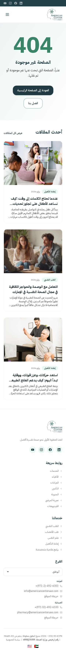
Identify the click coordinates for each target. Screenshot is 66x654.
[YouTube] (5, 3)
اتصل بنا (33, 103)
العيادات (54, 483)
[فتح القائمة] (7, 14)
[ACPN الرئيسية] (54, 428)
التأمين (55, 488)
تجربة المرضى (52, 500)
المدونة (55, 494)
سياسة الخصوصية (13, 639)
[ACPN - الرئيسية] (54, 14)
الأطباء (55, 477)
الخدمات (54, 471)
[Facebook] (15, 3)
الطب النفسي (52, 526)
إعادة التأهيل (52, 544)
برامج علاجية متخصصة (47, 549)
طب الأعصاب (52, 532)
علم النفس (53, 538)
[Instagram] (10, 3)
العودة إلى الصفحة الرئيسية (33, 90)
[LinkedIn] (21, 3)
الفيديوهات (53, 506)
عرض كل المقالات (13, 133)
